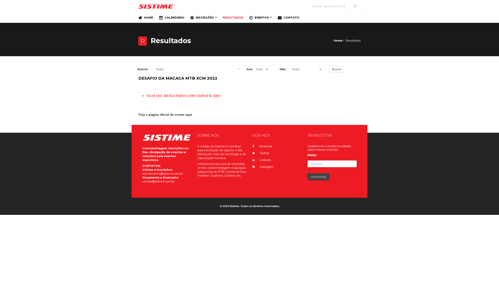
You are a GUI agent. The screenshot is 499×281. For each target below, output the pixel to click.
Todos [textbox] (160, 69)
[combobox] (197, 69)
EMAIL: (312, 155)
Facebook (265, 146)
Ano (248, 69)
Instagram (267, 167)
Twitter (264, 153)
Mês (283, 69)
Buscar (336, 69)
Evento (143, 69)
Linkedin (265, 160)
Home (338, 40)
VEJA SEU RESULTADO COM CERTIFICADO (183, 96)
